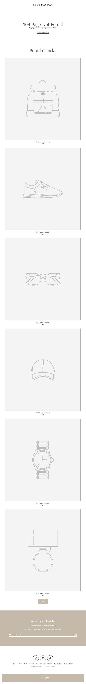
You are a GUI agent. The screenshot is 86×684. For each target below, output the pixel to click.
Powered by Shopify (50, 666)
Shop (14, 663)
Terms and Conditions (46, 663)
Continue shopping (43, 32)
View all (43, 601)
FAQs (65, 663)
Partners (71, 663)
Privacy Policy (57, 663)
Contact (20, 663)
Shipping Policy (33, 663)
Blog (25, 663)
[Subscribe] (75, 635)
